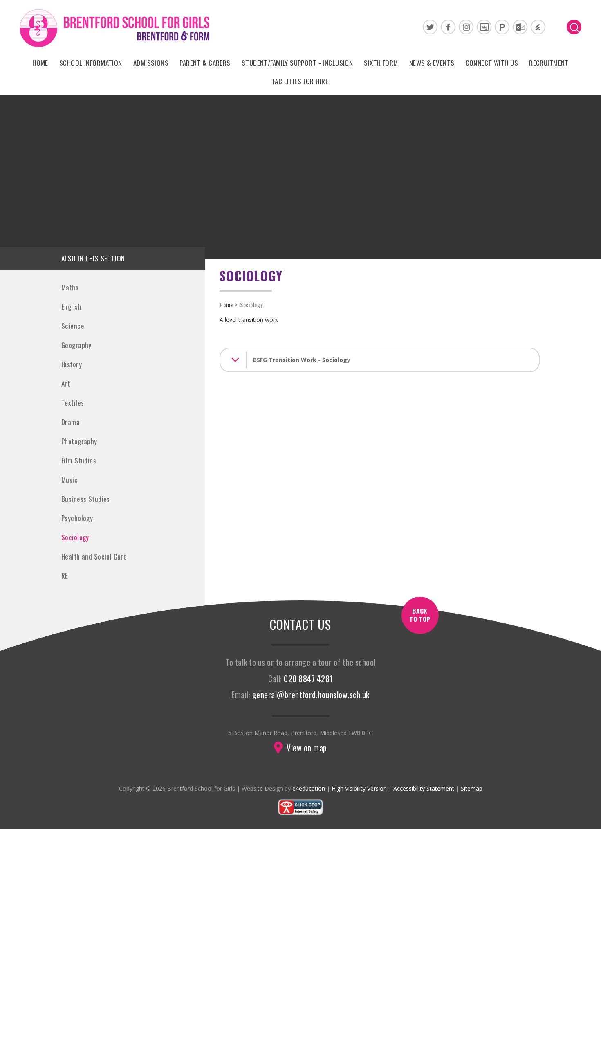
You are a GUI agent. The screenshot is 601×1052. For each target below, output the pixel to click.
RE (64, 576)
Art (65, 383)
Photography (79, 441)
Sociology (75, 537)
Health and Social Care (94, 556)
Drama (70, 422)
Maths (69, 287)
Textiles (72, 403)
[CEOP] (300, 813)
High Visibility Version (359, 788)
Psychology (77, 518)
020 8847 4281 (308, 679)
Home (226, 304)
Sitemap (471, 788)
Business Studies (85, 499)
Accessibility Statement (423, 788)
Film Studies (78, 460)
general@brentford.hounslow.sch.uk (311, 695)
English (71, 306)
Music (69, 479)
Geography (76, 345)
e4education (308, 788)
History (71, 364)
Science (72, 326)
